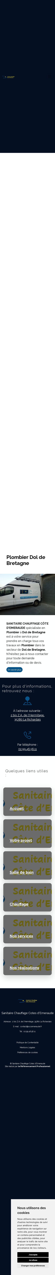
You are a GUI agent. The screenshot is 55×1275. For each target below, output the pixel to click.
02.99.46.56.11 (27, 749)
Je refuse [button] (33, 1260)
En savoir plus (14, 669)
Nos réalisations (24, 968)
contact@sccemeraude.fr (31, 1026)
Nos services (21, 936)
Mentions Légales (27, 1047)
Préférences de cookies (27, 1052)
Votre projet (21, 840)
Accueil (17, 808)
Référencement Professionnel (35, 1066)
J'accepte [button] (33, 1254)
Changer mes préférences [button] (33, 1265)
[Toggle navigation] (49, 76)
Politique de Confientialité (27, 1042)
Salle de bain (22, 872)
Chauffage (19, 904)
